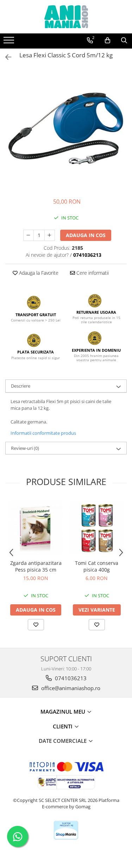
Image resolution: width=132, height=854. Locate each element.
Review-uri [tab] (25, 448)
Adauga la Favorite (38, 272)
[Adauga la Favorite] (36, 624)
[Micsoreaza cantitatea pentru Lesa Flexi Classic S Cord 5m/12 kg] (28, 235)
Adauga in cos (86, 235)
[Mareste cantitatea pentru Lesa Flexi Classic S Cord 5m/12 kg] (49, 235)
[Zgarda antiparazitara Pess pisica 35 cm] (36, 527)
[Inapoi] (5, 57)
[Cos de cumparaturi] (107, 40)
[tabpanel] (66, 130)
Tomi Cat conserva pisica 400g (96, 566)
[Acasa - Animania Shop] (66, 16)
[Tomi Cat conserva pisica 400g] (97, 528)
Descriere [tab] (20, 386)
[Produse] (10, 42)
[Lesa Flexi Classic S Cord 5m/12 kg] (66, 130)
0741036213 (70, 678)
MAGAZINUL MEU (63, 711)
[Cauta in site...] (124, 40)
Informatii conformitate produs (43, 433)
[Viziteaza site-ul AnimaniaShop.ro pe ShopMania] (66, 830)
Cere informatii (92, 272)
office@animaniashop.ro (70, 688)
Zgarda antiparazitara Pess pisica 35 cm (36, 566)
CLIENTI (63, 726)
